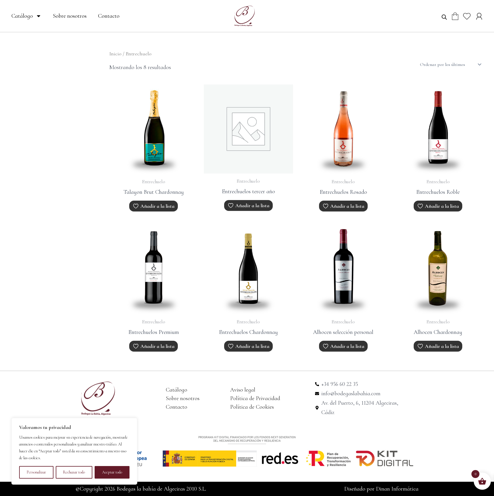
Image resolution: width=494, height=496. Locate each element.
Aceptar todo (112, 472)
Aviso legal (242, 389)
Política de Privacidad (255, 398)
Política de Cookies (252, 407)
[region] (74, 451)
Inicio (115, 54)
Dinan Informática (397, 488)
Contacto (108, 16)
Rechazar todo (74, 472)
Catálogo (22, 16)
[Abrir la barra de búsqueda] (444, 17)
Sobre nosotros (70, 16)
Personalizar (36, 472)
